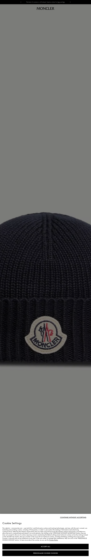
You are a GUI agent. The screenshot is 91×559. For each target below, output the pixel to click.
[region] (45, 536)
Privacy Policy (53, 540)
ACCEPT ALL (45, 547)
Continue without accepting (73, 517)
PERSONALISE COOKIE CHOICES (45, 553)
